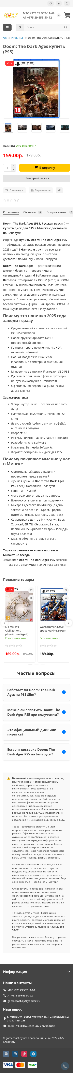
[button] (4, 622)
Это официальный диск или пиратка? (31, 732)
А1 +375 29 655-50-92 (37, 17)
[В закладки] (31, 590)
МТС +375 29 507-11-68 (39, 13)
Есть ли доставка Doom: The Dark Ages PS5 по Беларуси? (31, 751)
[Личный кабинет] (67, 3)
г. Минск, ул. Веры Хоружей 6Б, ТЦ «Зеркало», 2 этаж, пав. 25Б (38, 1018)
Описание (11, 212)
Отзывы (32, 212)
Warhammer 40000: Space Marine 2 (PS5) (52, 628)
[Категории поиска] (20, 27)
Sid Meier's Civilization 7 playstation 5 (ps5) (16, 630)
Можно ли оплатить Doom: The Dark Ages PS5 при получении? (33, 712)
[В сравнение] (31, 598)
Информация (15, 971)
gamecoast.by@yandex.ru (24, 1001)
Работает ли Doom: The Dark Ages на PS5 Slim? (31, 692)
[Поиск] (66, 27)
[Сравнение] (59, 3)
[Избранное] (50, 3)
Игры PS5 (17, 37)
